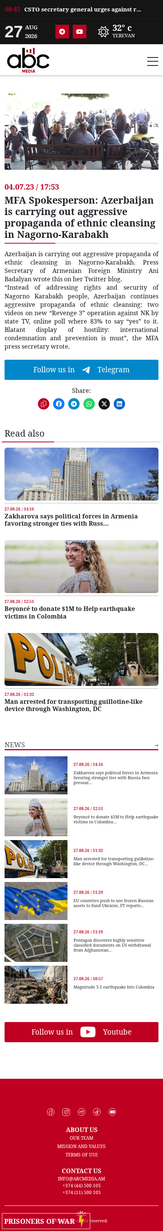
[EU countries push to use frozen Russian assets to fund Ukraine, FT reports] (36, 901)
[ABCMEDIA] (28, 59)
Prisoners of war (41, 1221)
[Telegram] (62, 31)
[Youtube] (79, 31)
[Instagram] (66, 1112)
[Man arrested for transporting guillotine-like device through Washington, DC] (81, 659)
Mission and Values (81, 1146)
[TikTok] (97, 1112)
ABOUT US (81, 1130)
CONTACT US (81, 1171)
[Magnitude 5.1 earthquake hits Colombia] (36, 985)
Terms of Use (82, 1154)
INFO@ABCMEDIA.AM (81, 1178)
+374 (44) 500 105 (82, 1185)
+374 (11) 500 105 (82, 1192)
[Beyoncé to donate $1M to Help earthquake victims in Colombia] (81, 566)
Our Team (81, 1138)
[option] (81, 6)
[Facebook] (51, 1112)
